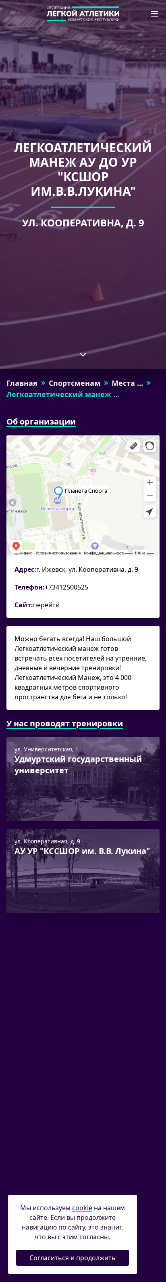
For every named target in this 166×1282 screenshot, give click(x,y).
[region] (83, 526)
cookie (82, 1207)
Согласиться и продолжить (72, 1257)
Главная (21, 383)
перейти (46, 604)
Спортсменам (74, 383)
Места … (127, 383)
